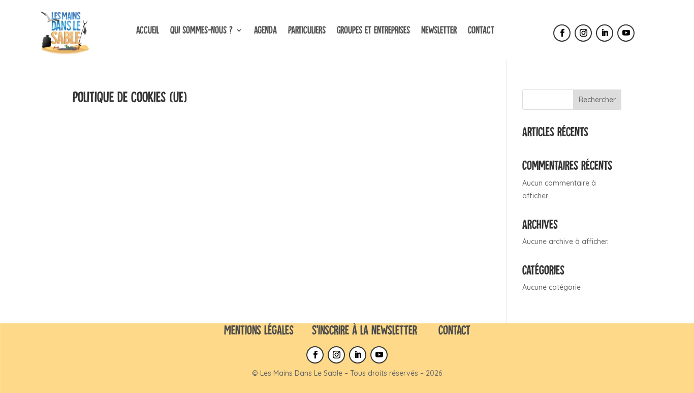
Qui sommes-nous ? (201, 30)
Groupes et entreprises (373, 30)
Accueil (147, 30)
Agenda (265, 30)
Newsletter (439, 30)
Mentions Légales (259, 329)
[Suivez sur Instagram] (583, 33)
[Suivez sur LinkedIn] (604, 33)
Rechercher (597, 99)
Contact (481, 30)
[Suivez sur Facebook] (562, 33)
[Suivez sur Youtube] (626, 33)
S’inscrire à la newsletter (364, 329)
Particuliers (307, 30)
